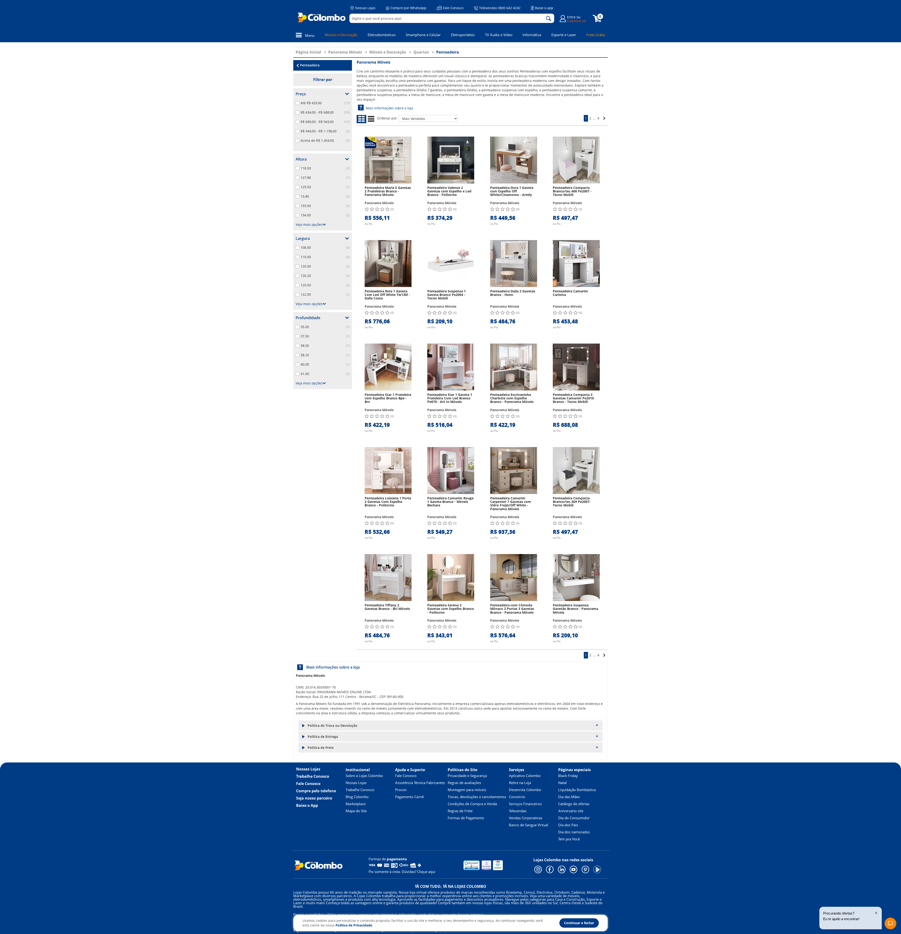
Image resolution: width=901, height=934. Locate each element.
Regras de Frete (460, 810)
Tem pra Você (569, 839)
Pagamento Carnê (409, 796)
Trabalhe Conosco (312, 776)
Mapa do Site (356, 810)
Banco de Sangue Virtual (528, 825)
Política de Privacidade (354, 925)
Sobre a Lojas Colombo (364, 775)
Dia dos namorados (574, 832)
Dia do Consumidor (574, 817)
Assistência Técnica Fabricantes (420, 782)
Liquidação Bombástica (577, 789)
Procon (401, 789)
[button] (450, 725)
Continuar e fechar (579, 923)
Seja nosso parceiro (314, 798)
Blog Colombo (357, 796)
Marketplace (356, 803)
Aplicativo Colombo (525, 775)
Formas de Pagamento (466, 817)
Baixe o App (307, 805)
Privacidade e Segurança (467, 775)
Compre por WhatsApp (408, 8)
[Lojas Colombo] (322, 17)
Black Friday (568, 775)
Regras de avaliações (464, 782)
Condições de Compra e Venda (472, 803)
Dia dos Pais (568, 825)
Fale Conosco (453, 8)
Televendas (518, 810)
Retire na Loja (520, 782)
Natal (562, 782)
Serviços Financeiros (525, 803)
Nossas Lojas (365, 8)
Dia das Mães (569, 796)
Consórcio (517, 796)
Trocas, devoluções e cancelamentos (477, 796)
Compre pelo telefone (316, 790)
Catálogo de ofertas (573, 803)
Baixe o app (544, 8)
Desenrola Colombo (525, 789)
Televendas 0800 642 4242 (499, 8)
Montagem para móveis (467, 789)
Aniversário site (570, 810)
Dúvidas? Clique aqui (418, 871)
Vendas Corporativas (525, 817)
